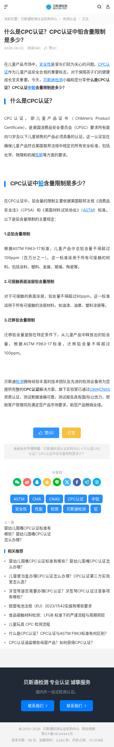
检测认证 (69, 19)
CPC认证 (76, 499)
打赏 (71, 432)
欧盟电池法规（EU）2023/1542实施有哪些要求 (50, 605)
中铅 (31, 87)
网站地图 (88, 729)
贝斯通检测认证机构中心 (57, 7)
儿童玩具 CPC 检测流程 (29, 624)
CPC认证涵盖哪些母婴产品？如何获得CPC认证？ (52, 642)
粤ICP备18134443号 (57, 734)
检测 (20, 381)
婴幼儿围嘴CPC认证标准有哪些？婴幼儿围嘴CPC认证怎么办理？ (27, 534)
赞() (50, 48)
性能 (39, 154)
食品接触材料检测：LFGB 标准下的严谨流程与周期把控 (57, 615)
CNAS (104, 389)
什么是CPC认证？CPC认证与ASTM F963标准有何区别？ (58, 633)
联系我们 (37, 705)
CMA (94, 389)
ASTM (88, 210)
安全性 (45, 64)
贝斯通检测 (53, 80)
